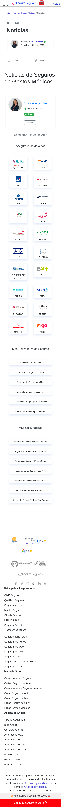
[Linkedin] (39, 583)
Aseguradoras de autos (30, 146)
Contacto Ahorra (13, 729)
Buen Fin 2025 (12, 764)
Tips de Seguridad (14, 719)
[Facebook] (16, 583)
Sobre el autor (35, 103)
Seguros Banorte (13, 625)
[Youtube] (45, 583)
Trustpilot (29, 543)
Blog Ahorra (11, 724)
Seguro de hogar (13, 656)
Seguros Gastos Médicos (24, 13)
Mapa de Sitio (12, 671)
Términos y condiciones (38, 783)
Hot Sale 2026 (12, 759)
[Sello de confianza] (40, 563)
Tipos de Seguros (15, 629)
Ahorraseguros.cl (14, 734)
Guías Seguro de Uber (17, 703)
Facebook (30, 122)
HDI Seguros (11, 620)
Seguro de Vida (13, 666)
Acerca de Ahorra (14, 712)
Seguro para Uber (14, 646)
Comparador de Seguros (18, 678)
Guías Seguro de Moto (17, 698)
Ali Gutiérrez (37, 41)
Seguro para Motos (15, 641)
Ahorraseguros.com (15, 749)
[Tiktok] (33, 583)
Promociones (11, 754)
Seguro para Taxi (14, 651)
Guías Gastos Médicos (17, 708)
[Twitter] (21, 583)
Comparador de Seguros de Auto (23, 688)
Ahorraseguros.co (14, 739)
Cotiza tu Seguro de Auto (29, 802)
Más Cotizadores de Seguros (30, 348)
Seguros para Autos (15, 636)
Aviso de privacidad (35, 786)
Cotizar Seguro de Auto (17, 683)
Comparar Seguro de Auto (30, 134)
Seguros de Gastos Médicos (20, 661)
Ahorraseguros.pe (14, 744)
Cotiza (56, 4)
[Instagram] (27, 583)
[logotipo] (30, 575)
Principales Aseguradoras (20, 588)
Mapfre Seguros (13, 610)
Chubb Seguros (13, 615)
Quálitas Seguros (14, 600)
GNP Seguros (12, 595)
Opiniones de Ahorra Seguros (31, 539)
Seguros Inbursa (13, 605)
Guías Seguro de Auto (16, 693)
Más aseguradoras (30, 427)
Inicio (9, 13)
